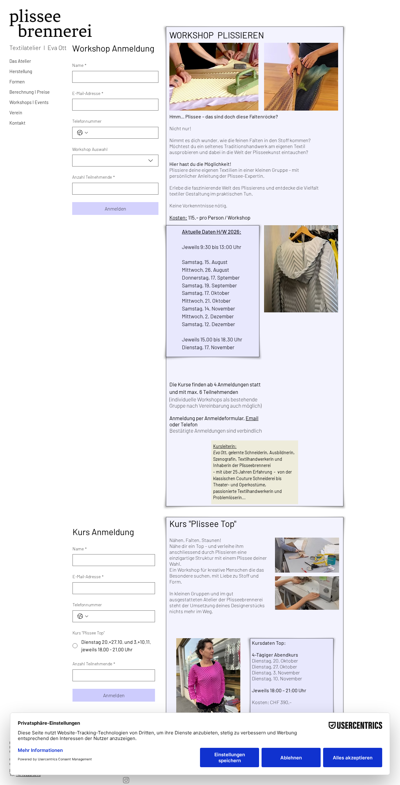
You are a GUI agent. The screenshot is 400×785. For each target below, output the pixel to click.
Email (252, 418)
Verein (15, 112)
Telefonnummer (87, 121)
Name (79, 65)
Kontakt (17, 123)
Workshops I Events (28, 102)
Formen (17, 81)
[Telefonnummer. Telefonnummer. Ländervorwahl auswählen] (82, 133)
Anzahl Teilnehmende (93, 177)
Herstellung (20, 71)
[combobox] (115, 160)
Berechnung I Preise (29, 92)
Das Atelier (20, 61)
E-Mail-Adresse (87, 93)
